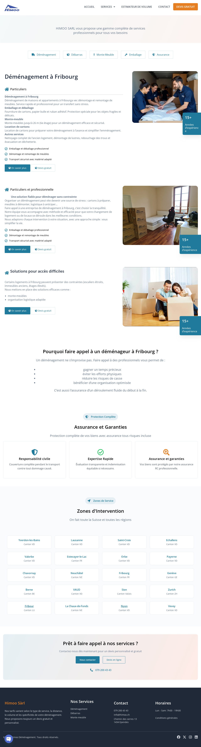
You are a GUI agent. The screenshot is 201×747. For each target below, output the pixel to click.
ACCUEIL (89, 6)
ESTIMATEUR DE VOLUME (136, 6)
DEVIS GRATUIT (185, 6)
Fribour (29, 606)
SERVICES (106, 6)
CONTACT (164, 6)
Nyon (124, 606)
